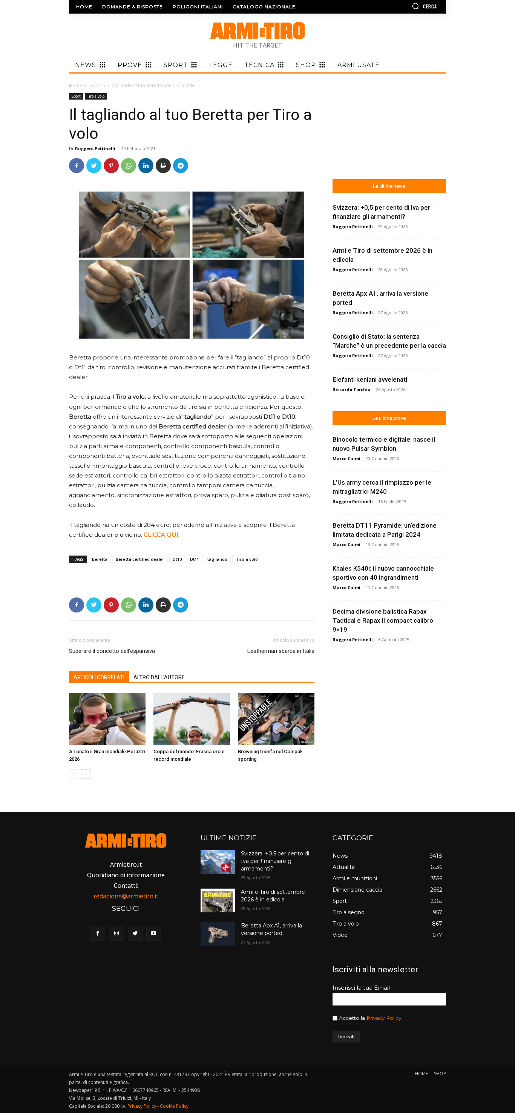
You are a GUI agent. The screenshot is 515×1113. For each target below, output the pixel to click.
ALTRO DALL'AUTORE (159, 677)
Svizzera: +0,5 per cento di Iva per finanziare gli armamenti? (275, 861)
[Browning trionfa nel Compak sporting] (276, 719)
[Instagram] (116, 933)
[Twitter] (93, 165)
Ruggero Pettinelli (95, 148)
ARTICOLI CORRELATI (99, 677)
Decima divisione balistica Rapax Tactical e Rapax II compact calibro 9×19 (383, 620)
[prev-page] (73, 774)
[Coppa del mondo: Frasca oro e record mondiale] (191, 719)
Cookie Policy (174, 1106)
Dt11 (194, 559)
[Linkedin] (145, 165)
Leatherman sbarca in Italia (280, 651)
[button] (402, 6)
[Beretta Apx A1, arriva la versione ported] (218, 934)
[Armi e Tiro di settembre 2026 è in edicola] (218, 900)
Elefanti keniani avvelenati (370, 379)
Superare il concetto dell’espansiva (112, 651)
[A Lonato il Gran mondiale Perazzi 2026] (107, 719)
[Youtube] (153, 933)
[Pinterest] (111, 165)
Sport (95, 85)
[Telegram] (180, 165)
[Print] (163, 165)
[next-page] (85, 774)
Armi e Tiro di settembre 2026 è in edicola (273, 896)
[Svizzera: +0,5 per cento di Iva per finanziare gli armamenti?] (218, 862)
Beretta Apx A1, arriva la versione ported (271, 929)
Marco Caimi (346, 458)
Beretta (99, 559)
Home (75, 85)
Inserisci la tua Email (361, 987)
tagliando (217, 559)
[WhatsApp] (128, 165)
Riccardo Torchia (352, 389)
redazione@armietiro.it (125, 896)
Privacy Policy (383, 1018)
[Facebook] (76, 165)
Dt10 (177, 559)
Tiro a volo (95, 96)
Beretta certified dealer (140, 559)
